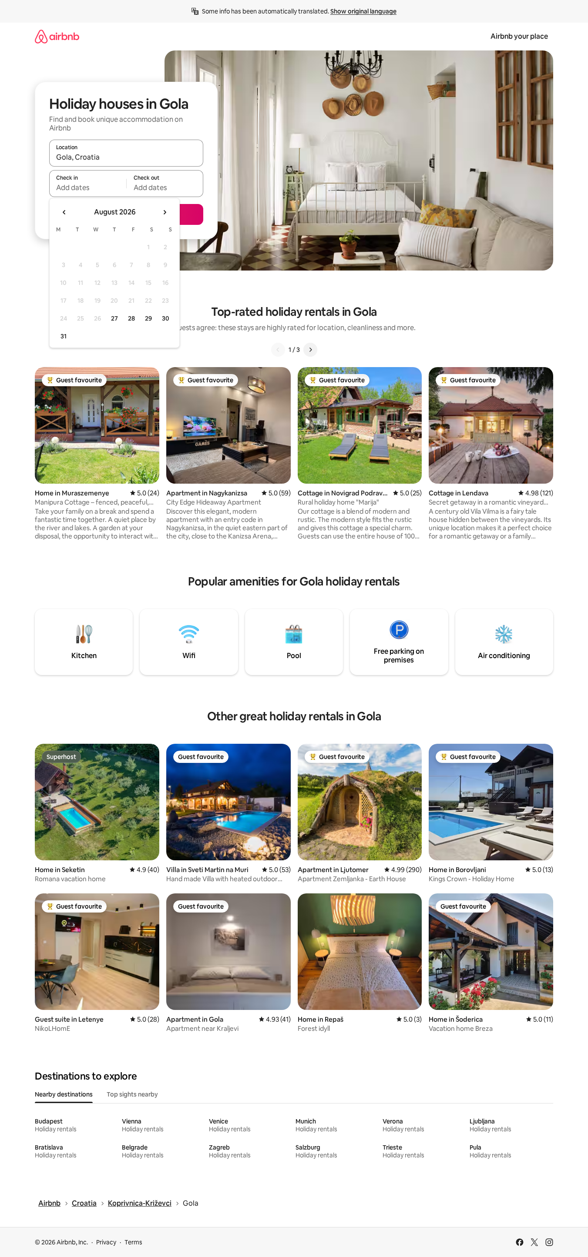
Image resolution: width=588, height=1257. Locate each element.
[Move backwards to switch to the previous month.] (64, 212)
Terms (133, 1242)
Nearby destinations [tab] (64, 1094)
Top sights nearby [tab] (132, 1094)
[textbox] (87, 187)
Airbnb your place (519, 36)
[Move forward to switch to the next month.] (164, 212)
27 (114, 318)
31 (63, 336)
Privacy (106, 1242)
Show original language (363, 11)
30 (165, 318)
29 (148, 318)
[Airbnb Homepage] (57, 36)
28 (131, 318)
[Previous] (278, 350)
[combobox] (126, 157)
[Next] (310, 350)
